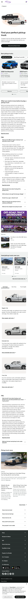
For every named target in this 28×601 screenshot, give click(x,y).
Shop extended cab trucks (8, 352)
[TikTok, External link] (3, 574)
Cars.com (4, 589)
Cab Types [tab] (5, 286)
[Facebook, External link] (6, 574)
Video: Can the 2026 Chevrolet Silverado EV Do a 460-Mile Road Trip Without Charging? (18, 245)
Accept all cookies (20, 597)
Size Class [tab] (14, 286)
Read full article (5, 133)
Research (4, 6)
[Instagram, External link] (10, 574)
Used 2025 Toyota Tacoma (5, 269)
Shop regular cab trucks (8, 318)
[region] (14, 592)
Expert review (24, 87)
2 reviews (6, 73)
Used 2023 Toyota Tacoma (18, 269)
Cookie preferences (7, 597)
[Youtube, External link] (8, 574)
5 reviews (25, 73)
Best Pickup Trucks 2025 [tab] (19, 57)
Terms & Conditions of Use (6, 578)
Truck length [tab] (23, 286)
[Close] (26, 583)
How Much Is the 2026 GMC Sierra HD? (18, 237)
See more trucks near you (19, 278)
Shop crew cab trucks (7, 387)
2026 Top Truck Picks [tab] (6, 57)
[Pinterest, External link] (13, 574)
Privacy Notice (4, 581)
